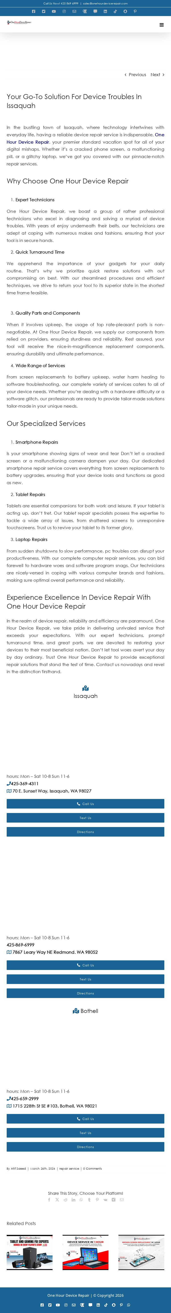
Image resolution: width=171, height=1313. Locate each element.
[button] (10, 1252)
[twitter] (49, 1305)
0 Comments (92, 1169)
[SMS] (90, 1305)
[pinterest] (121, 1305)
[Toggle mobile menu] (162, 24)
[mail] (73, 1305)
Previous (137, 74)
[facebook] (42, 1305)
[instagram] (65, 1305)
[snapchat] (114, 1305)
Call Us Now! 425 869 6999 (61, 3)
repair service (69, 1169)
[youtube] (58, 1305)
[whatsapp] (128, 1305)
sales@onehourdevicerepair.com (105, 3)
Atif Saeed (18, 1169)
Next (155, 74)
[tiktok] (106, 1305)
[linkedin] (98, 1305)
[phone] (82, 1305)
